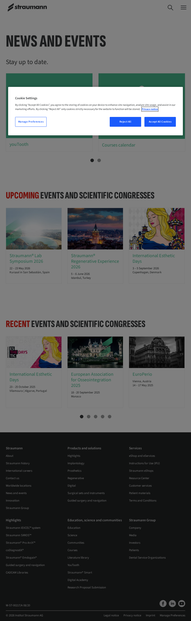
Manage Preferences (31, 122)
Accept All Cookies (160, 122)
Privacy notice (150, 109)
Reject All (125, 122)
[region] (95, 111)
